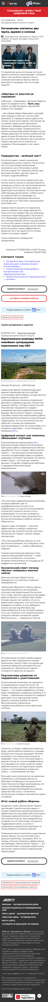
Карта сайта (8, 920)
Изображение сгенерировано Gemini (18, 381)
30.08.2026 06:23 (8, 333)
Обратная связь (10, 917)
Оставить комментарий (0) (24, 298)
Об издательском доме (25, 904)
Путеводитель (28, 917)
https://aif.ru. (35, 984)
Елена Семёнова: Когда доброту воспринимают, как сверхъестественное (21, 271)
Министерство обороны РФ (16, 653)
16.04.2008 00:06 (8, 20)
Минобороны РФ (12, 496)
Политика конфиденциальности (16, 989)
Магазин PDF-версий (28, 914)
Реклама (6, 904)
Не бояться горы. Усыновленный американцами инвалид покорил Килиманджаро (22, 264)
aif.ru (15, 431)
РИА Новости (11, 744)
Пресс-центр (8, 914)
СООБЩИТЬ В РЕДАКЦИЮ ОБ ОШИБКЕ (20, 924)
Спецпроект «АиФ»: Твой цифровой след (24, 12)
